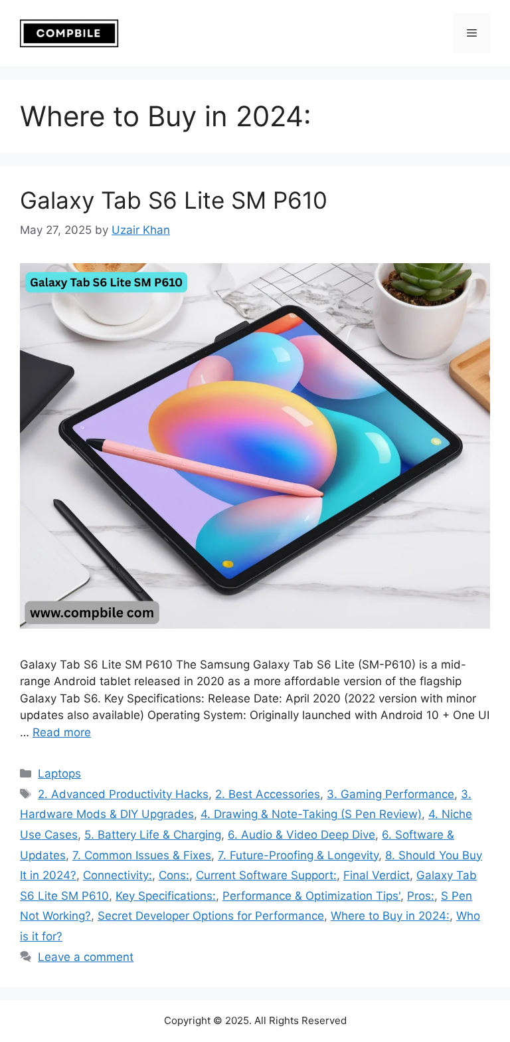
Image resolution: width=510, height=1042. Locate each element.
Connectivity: (117, 875)
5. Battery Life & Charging (152, 834)
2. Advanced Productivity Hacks (123, 794)
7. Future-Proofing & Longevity (298, 855)
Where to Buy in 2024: (390, 915)
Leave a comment (85, 957)
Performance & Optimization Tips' (311, 895)
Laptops (59, 773)
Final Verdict (376, 875)
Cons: (174, 875)
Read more (62, 732)
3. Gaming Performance (390, 794)
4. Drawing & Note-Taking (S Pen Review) (311, 814)
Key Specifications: (166, 895)
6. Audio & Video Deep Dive (301, 834)
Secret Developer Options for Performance (211, 915)
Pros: (420, 895)
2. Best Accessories (267, 794)
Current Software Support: (266, 875)
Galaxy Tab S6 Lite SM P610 (173, 200)
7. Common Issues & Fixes (141, 855)
